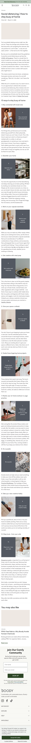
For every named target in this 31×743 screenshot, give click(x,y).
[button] (15, 676)
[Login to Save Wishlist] (26, 5)
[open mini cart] (29, 5)
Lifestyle (3, 10)
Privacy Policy (10, 681)
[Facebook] (7, 700)
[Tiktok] (11, 700)
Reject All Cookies (22, 741)
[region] (15, 734)
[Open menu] (2, 5)
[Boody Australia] (15, 5)
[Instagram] (2, 700)
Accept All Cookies (15, 737)
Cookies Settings (8, 741)
